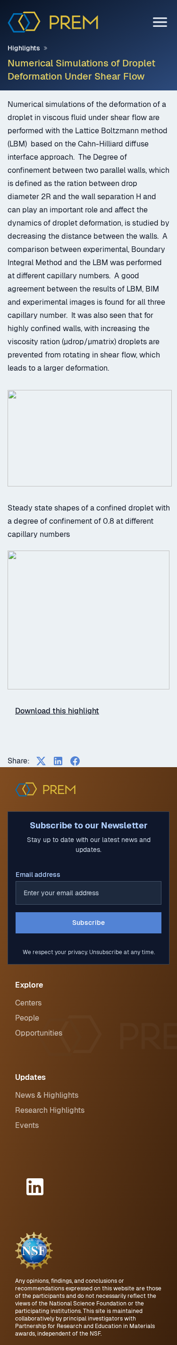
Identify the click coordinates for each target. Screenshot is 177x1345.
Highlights (24, 48)
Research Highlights (49, 1110)
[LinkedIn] (36, 1186)
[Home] (53, 21)
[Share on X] (41, 761)
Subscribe (88, 922)
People (27, 1018)
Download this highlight (57, 711)
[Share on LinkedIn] (58, 761)
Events (27, 1125)
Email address (38, 874)
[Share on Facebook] (75, 761)
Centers (28, 1003)
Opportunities (38, 1033)
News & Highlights (46, 1095)
